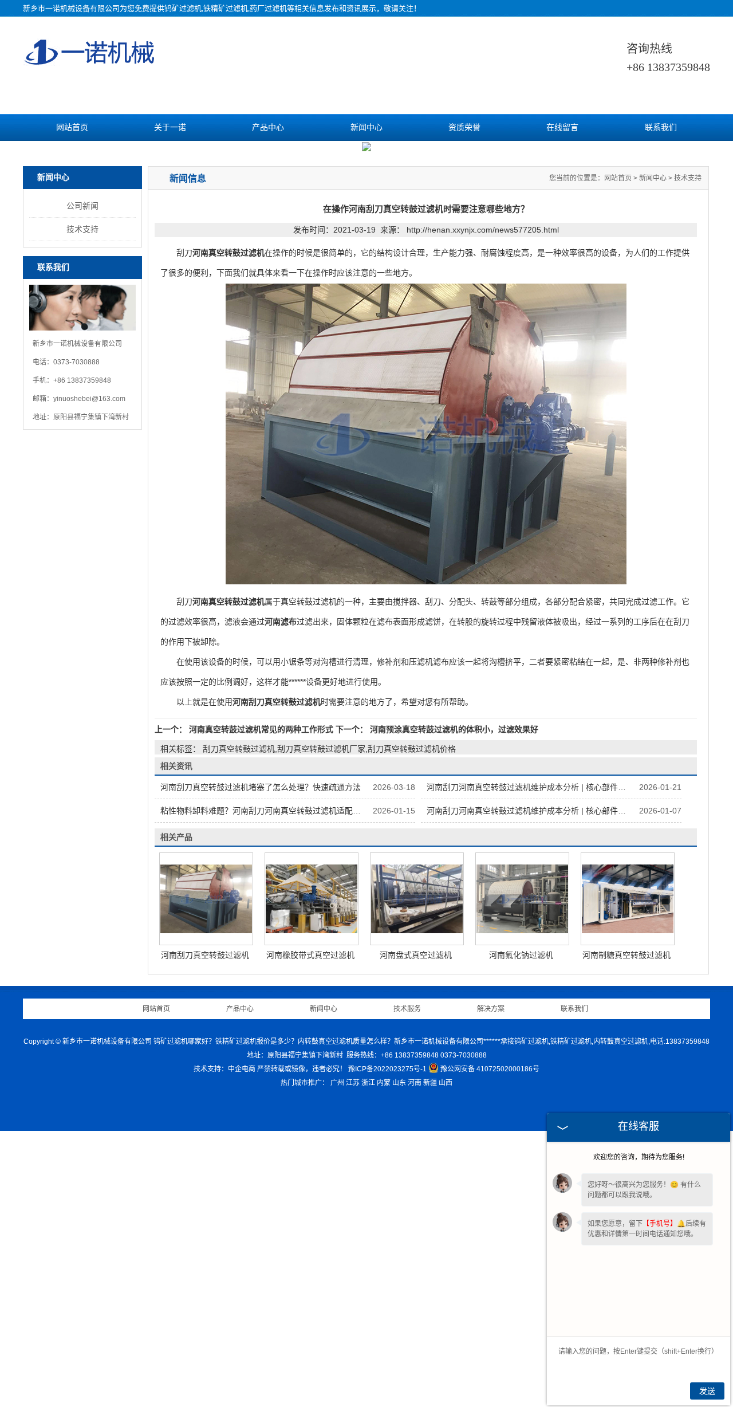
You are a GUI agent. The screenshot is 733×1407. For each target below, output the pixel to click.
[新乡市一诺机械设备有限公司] (90, 60)
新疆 (430, 1359)
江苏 (353, 1359)
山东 (399, 1359)
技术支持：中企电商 (224, 1345)
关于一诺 (170, 127)
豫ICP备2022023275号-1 (387, 1345)
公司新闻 (82, 481)
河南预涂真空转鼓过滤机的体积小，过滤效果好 (453, 1005)
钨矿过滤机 (183, 8)
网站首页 (72, 127)
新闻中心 (366, 127)
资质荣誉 (464, 127)
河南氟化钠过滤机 (521, 1231)
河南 (414, 1359)
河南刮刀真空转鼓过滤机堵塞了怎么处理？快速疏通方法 (260, 1063)
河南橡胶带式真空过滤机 (310, 1231)
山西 (445, 1359)
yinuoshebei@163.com (89, 675)
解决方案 (491, 1285)
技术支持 (82, 505)
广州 (337, 1359)
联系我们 (661, 127)
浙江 (368, 1359)
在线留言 (562, 127)
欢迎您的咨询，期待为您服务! (638, 1157)
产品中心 (268, 127)
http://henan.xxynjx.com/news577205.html (483, 505)
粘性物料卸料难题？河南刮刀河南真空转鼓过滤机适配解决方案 (272, 1086)
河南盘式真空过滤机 (416, 1231)
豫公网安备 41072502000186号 (489, 1345)
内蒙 (384, 1359)
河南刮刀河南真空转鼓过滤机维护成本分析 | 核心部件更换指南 (538, 1063)
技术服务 (407, 1285)
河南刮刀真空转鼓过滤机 (205, 1231)
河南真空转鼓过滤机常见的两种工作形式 (261, 1005)
